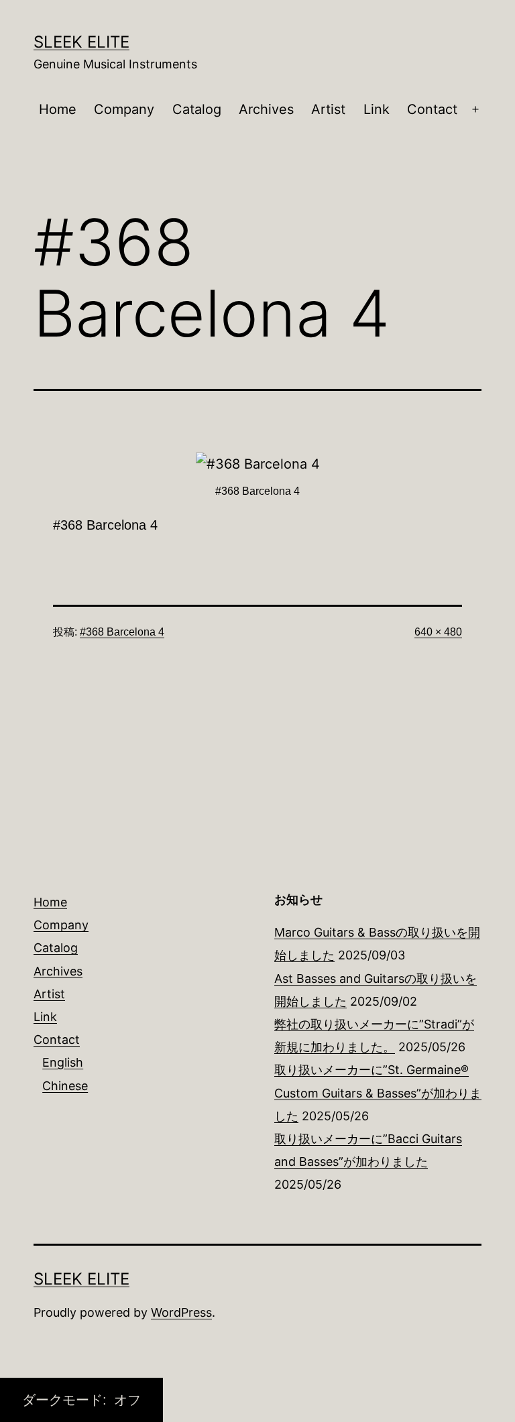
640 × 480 (438, 632)
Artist (328, 109)
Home (57, 109)
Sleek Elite (81, 42)
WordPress (181, 1312)
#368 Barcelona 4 (122, 632)
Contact (432, 109)
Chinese (65, 1086)
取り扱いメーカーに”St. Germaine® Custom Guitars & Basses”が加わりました (377, 1092)
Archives (266, 109)
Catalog (196, 109)
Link (376, 109)
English (62, 1062)
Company (124, 109)
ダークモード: (66, 1400)
